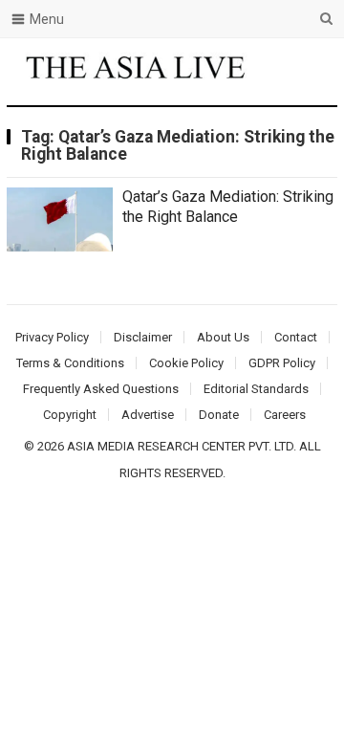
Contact (295, 337)
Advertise (147, 414)
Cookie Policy (186, 363)
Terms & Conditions (70, 363)
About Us (223, 337)
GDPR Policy (281, 363)
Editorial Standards (256, 389)
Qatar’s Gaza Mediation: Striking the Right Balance (227, 206)
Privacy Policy (52, 337)
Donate (219, 414)
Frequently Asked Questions (101, 389)
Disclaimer (143, 337)
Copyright (70, 414)
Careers (285, 414)
